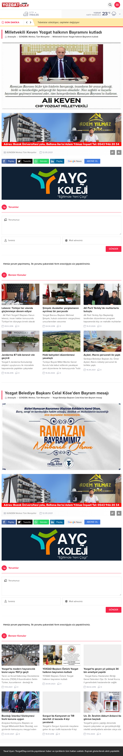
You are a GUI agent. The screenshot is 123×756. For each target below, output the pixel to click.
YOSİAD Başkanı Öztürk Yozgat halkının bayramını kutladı (60, 670)
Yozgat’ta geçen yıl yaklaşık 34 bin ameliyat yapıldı (101, 670)
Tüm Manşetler (43, 36)
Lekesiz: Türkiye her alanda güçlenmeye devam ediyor (17, 309)
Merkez (32, 36)
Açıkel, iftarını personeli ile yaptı (102, 355)
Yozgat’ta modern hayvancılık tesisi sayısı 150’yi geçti (18, 670)
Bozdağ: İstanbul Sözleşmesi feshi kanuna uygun (18, 717)
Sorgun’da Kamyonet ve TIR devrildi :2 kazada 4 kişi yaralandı (58, 719)
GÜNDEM (23, 36)
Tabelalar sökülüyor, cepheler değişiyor (58, 22)
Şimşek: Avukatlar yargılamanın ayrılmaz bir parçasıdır (61, 309)
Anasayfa (12, 36)
